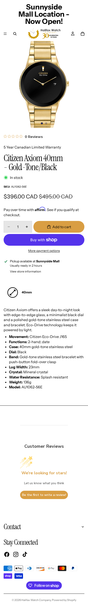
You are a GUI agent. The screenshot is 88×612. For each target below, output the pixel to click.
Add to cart (61, 227)
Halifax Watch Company (36, 600)
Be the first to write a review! (44, 495)
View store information (25, 271)
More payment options (44, 250)
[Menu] (5, 34)
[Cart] (83, 34)
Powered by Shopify (64, 600)
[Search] (15, 34)
